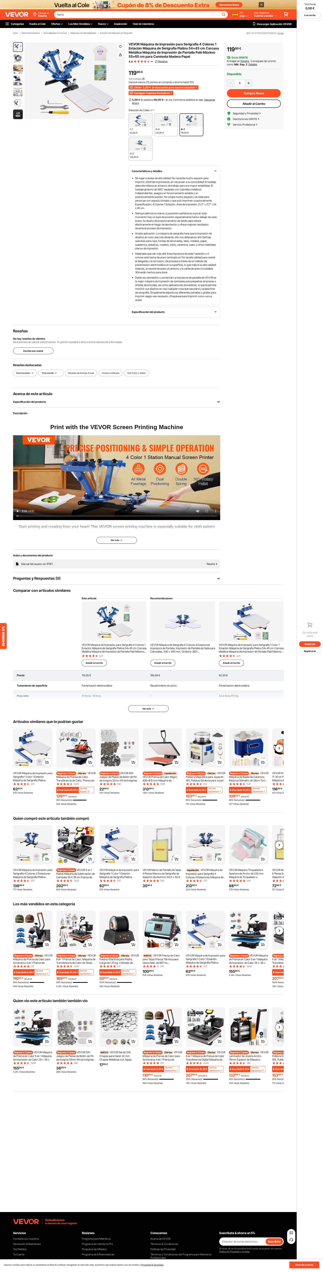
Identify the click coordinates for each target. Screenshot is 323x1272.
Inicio (15, 33)
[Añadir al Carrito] (47, 762)
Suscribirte (274, 1241)
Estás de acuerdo (304, 1264)
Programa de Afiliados (94, 1249)
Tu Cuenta (18, 1254)
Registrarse (310, 651)
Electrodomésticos (31, 33)
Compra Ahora (254, 93)
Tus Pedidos (20, 1249)
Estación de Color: (139, 110)
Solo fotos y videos (136, 373)
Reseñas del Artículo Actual (81, 373)
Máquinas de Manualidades (83, 33)
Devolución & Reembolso (27, 1243)
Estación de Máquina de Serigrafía (116, 33)
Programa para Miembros (96, 1238)
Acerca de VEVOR (160, 1238)
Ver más (146, 708)
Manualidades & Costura (55, 33)
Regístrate (310, 644)
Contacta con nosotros (26, 1238)
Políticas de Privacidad (163, 1249)
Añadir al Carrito (254, 104)
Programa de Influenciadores (98, 1254)
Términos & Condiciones (164, 1243)
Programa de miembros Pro (97, 1243)
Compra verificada (110, 373)
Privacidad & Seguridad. (152, 1264)
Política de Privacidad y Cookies (234, 1251)
